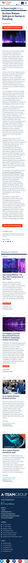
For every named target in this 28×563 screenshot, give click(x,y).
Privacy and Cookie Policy (8, 514)
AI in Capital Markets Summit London (11, 397)
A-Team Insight (7, 526)
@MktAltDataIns (7, 551)
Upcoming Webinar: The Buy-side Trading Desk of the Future (13, 277)
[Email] (26, 561)
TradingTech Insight (7, 231)
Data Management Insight (9, 423)
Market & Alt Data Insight (9, 478)
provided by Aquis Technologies (11, 172)
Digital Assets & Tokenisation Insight (12, 536)
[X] (8, 561)
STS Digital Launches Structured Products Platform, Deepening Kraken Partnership (11, 337)
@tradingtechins (7, 547)
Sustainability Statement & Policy (10, 516)
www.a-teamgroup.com (7, 499)
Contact (3, 509)
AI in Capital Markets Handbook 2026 (11, 451)
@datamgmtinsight (8, 549)
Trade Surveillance (21, 233)
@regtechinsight (7, 545)
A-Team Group (7, 524)
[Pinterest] (20, 561)
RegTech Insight (7, 424)
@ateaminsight (7, 543)
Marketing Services (6, 511)
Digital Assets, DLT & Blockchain (9, 233)
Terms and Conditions (7, 518)
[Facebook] (14, 561)
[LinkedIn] (2, 561)
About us (3, 507)
